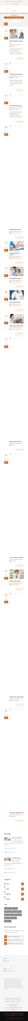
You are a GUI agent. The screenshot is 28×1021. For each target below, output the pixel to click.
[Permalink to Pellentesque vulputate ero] (17, 323)
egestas (19, 911)
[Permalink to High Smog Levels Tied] (17, 126)
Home (12, 15)
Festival (6, 914)
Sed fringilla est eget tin (15, 278)
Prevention (18, 914)
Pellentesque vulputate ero (16, 325)
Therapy (14, 899)
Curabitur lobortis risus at (16, 74)
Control (15, 908)
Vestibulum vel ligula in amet (17, 812)
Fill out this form (18, 943)
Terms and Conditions (10, 970)
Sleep (7, 958)
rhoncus (7, 918)
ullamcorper (7, 921)
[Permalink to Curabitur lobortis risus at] (17, 63)
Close (7, 1018)
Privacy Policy (8, 968)
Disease (13, 911)
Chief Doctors (8, 908)
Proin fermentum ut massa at (16, 41)
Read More (19, 58)
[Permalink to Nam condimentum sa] (17, 299)
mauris (12, 914)
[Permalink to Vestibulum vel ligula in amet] (17, 709)
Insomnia (7, 960)
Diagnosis (14, 894)
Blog (15, 15)
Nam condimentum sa (15, 302)
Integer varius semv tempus (17, 696)
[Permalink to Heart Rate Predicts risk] (17, 94)
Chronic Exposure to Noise (16, 557)
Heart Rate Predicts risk (16, 105)
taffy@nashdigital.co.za (11, 848)
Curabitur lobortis (16, 858)
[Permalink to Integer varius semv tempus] (17, 593)
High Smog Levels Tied (15, 229)
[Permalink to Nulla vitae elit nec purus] (17, 338)
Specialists (13, 918)
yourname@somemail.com (17, 940)
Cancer (14, 883)
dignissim (7, 911)
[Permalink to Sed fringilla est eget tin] (17, 275)
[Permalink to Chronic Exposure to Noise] (17, 454)
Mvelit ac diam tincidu (15, 581)
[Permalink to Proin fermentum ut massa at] (17, 38)
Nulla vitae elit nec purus (16, 441)
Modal (13, 1018)
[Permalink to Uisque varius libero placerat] (17, 250)
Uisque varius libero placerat (15, 253)
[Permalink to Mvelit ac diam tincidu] (17, 578)
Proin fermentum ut (17, 837)
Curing (14, 889)
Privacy (20, 1018)
